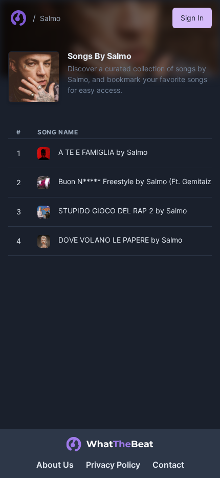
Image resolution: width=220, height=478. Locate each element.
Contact (168, 465)
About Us (55, 465)
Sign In (192, 17)
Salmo (50, 18)
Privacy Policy (113, 465)
